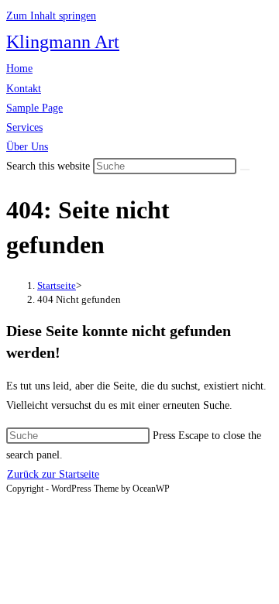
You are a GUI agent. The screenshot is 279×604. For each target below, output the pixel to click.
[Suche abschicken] (244, 169)
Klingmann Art (62, 42)
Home (19, 68)
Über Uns (27, 147)
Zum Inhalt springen (51, 16)
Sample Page (34, 108)
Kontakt (23, 88)
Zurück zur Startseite (53, 474)
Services (24, 127)
